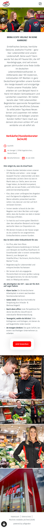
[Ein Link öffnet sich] (11, 4)
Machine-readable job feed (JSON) (22, 520)
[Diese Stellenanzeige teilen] (40, 4)
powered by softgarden (22, 524)
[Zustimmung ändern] (4, 524)
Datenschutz (26, 517)
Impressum (15, 517)
